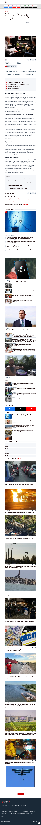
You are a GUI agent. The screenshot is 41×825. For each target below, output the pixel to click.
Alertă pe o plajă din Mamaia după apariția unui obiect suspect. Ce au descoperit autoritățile (23, 426)
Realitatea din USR (32, 811)
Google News (25, 204)
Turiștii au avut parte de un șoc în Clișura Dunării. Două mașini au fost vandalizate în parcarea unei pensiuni (19, 622)
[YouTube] (16, 7)
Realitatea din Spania (4, 816)
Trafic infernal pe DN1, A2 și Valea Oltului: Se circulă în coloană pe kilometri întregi (21, 179)
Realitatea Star (10, 811)
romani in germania (9, 200)
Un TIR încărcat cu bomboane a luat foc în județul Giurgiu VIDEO (21, 182)
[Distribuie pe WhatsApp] (33, 60)
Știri (9, 9)
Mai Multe (20, 794)
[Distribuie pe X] (35, 60)
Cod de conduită (23, 805)
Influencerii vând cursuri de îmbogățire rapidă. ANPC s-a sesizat (19, 281)
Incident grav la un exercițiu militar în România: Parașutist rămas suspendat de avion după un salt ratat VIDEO (20, 790)
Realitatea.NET (10, 60)
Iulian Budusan (33, 482)
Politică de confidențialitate (16, 805)
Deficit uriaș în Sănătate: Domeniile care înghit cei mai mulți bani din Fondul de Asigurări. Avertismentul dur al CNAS (23, 350)
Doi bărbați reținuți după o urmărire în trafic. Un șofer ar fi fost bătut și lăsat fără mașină (24, 394)
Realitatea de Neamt (25, 811)
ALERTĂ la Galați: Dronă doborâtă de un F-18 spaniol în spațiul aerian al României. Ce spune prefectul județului (21, 188)
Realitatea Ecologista (17, 811)
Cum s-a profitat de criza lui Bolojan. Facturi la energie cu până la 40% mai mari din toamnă (24, 415)
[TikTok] (33, 7)
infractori (7, 198)
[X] (25, 7)
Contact (2, 805)
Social (8, 243)
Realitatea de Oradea (12, 813)
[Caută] (33, 2)
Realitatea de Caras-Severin (21, 813)
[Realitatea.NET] (9, 2)
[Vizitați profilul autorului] (6, 60)
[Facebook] (8, 7)
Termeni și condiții (7, 805)
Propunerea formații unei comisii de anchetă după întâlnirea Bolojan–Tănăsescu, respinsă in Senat (22, 431)
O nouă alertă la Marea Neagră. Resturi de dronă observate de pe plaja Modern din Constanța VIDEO (21, 184)
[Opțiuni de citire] (39, 823)
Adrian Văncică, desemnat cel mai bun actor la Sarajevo (23, 290)
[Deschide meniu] (35, 2)
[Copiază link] (28, 60)
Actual (12, 9)
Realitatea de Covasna (4, 813)
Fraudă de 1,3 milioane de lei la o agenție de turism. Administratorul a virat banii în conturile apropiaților (20, 650)
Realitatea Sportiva (4, 811)
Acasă (6, 9)
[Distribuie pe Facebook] (31, 60)
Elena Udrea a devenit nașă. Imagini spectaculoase (22, 295)
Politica (6, 235)
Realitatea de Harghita (29, 813)
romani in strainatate (24, 198)
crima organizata (14, 198)
